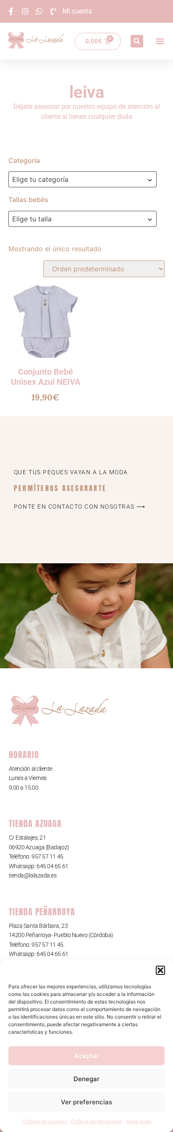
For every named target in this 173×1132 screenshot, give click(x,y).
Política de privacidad (96, 1121)
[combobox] (82, 179)
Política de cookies (44, 1121)
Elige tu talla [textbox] (32, 219)
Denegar (86, 1079)
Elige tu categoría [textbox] (40, 179)
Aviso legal (138, 1121)
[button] (160, 970)
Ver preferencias (86, 1102)
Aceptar (86, 1056)
